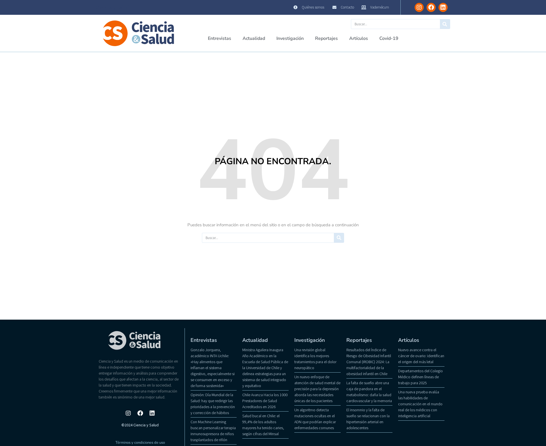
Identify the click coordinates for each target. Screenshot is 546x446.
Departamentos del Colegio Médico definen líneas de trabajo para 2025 (420, 376)
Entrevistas (219, 38)
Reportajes (326, 38)
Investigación (290, 38)
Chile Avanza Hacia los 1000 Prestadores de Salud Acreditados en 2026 (265, 400)
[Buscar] (445, 24)
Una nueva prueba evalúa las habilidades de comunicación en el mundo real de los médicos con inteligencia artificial (420, 403)
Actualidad (254, 38)
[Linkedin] (443, 7)
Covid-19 (388, 38)
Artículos (358, 38)
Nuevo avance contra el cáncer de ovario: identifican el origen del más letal (421, 355)
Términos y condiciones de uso (140, 442)
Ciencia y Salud (112, 7)
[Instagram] (419, 7)
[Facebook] (431, 7)
